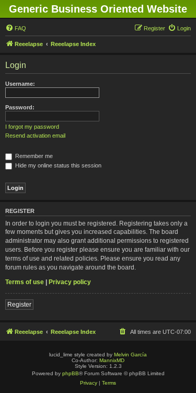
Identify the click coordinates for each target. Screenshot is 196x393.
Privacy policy (70, 282)
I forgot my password (32, 126)
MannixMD (111, 360)
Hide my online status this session (57, 165)
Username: (20, 84)
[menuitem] (15, 28)
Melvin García (130, 354)
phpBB (70, 373)
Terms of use (24, 282)
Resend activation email (35, 135)
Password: (19, 107)
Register (19, 304)
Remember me (33, 156)
